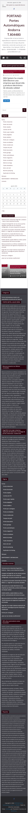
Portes (3, 119)
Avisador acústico (5, 735)
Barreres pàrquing (8, 170)
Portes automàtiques (8, 155)
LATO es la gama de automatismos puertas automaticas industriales (13, 749)
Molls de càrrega (7, 163)
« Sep (3, 211)
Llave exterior (4, 759)
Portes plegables (7, 134)
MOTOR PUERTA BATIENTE (17, 772)
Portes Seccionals (7, 124)
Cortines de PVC (7, 129)
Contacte (4, 181)
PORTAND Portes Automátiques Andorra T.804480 (14, 25)
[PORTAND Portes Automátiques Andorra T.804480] (3, 58)
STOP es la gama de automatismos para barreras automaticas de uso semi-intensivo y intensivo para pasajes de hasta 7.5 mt (14, 788)
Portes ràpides (7, 127)
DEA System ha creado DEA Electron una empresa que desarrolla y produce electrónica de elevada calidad (13, 83)
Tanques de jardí (7, 147)
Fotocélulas (9, 743)
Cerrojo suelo (17, 741)
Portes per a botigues (8, 140)
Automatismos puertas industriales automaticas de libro (13, 733)
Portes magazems (7, 157)
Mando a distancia (9, 766)
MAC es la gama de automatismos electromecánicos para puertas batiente (14, 764)
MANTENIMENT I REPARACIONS (10, 178)
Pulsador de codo (16, 780)
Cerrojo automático (10, 741)
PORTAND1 (16, 75)
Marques (4, 176)
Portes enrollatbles (8, 142)
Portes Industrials (7, 122)
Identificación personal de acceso (18, 745)
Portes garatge (7, 152)
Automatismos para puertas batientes (9, 721)
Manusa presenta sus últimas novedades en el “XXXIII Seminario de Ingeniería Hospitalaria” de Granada (14, 245)
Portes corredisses (8, 160)
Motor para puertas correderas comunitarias (13, 768)
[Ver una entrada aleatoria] (24, 58)
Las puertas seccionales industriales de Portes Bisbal (12, 747)
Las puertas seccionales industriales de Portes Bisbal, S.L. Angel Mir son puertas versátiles (13, 271)
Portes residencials (8, 145)
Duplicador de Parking (9, 173)
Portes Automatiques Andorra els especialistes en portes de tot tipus (14, 71)
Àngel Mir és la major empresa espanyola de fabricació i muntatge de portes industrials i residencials (13, 251)
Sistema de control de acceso (18, 784)
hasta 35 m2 (8, 745)
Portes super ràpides (8, 132)
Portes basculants (7, 150)
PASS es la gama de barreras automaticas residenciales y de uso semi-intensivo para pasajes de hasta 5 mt (14, 778)
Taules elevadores (8, 165)
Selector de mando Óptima (12, 782)
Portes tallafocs (7, 137)
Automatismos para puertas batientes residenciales (12, 731)
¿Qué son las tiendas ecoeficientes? (11, 258)
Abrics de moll (7, 168)
